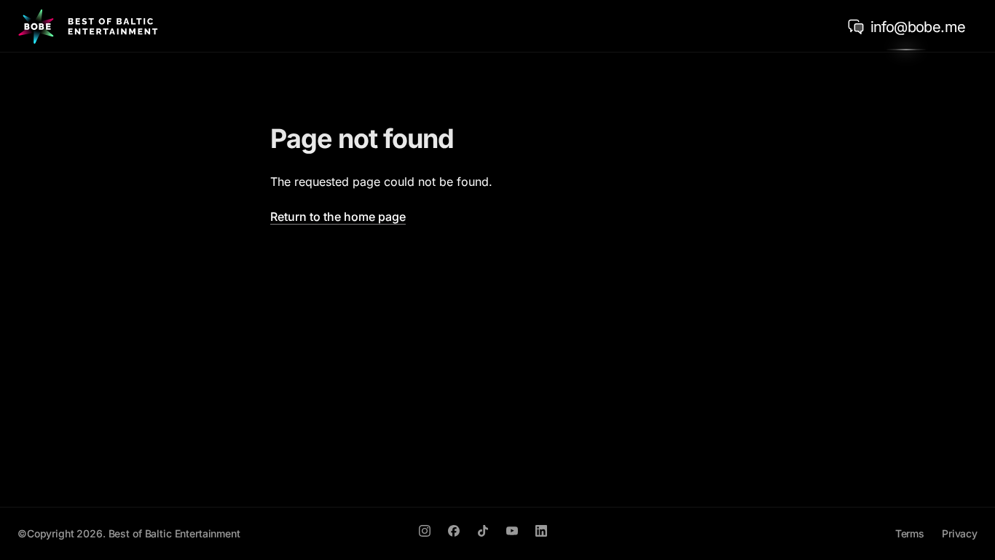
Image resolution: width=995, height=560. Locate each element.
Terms (909, 533)
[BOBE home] (87, 26)
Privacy (960, 533)
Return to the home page (338, 216)
